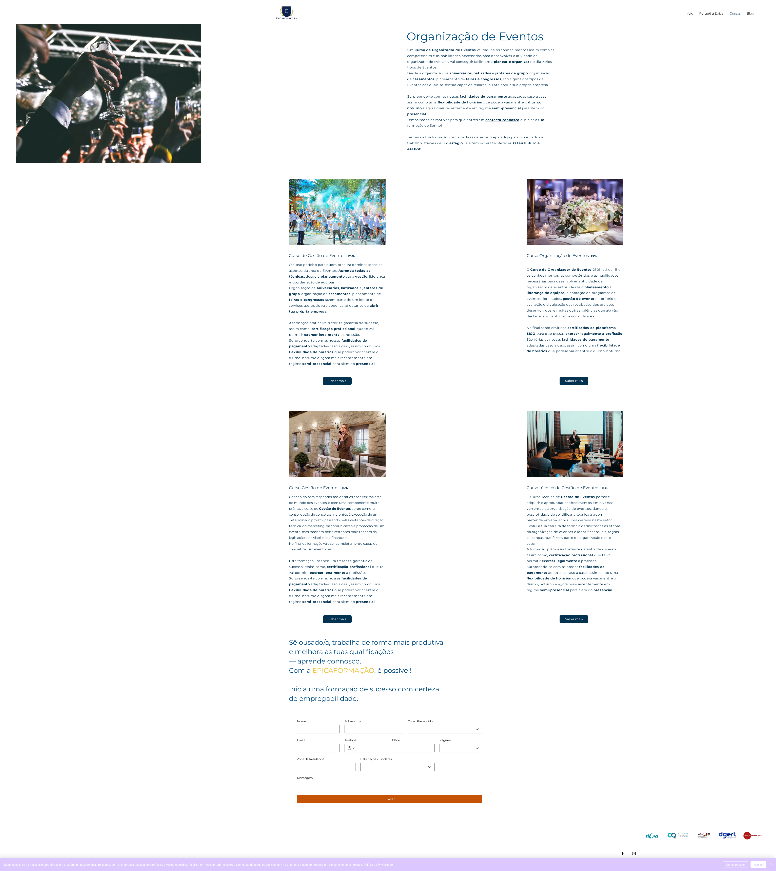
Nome (301, 721)
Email (301, 740)
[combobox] (445, 729)
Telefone (350, 740)
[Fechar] (771, 864)
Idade (396, 740)
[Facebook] (622, 853)
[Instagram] (634, 853)
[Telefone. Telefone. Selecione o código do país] (351, 748)
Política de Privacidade (378, 865)
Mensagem (305, 778)
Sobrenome (353, 721)
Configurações (735, 865)
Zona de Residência (310, 759)
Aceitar (758, 865)
